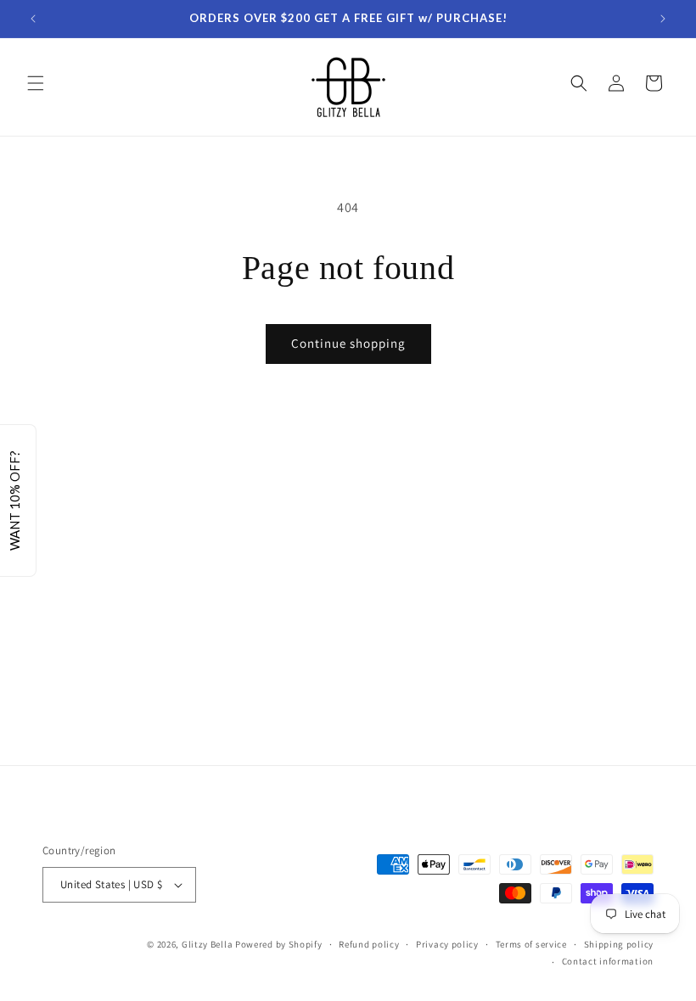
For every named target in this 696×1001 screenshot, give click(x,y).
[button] (35, 83)
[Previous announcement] (33, 18)
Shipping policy (619, 944)
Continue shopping (348, 343)
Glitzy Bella (207, 944)
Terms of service (531, 944)
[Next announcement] (663, 18)
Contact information (608, 961)
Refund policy (369, 944)
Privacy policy (447, 944)
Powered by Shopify (279, 944)
